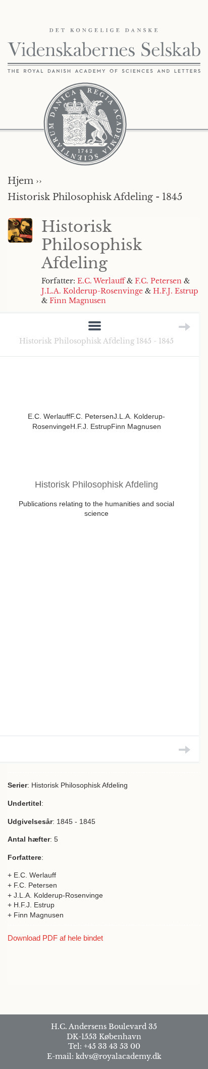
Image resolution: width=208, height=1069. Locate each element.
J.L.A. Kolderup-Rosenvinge (92, 291)
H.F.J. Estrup (175, 291)
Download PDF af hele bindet (55, 938)
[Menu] (94, 326)
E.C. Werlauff (101, 280)
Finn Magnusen (77, 300)
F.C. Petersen (158, 280)
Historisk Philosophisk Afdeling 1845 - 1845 (96, 341)
